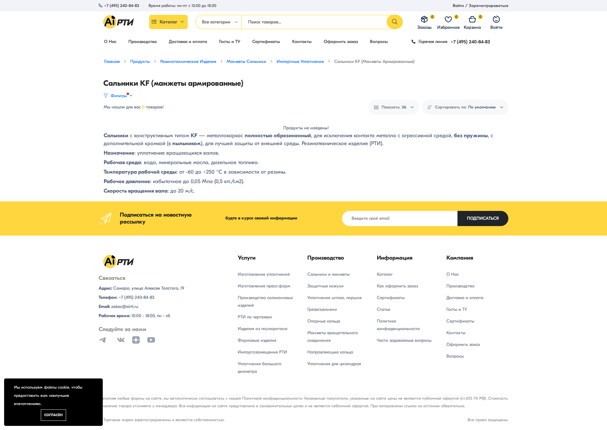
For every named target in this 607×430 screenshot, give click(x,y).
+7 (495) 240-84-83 (121, 5)
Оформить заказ (341, 41)
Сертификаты (266, 41)
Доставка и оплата (188, 41)
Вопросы (379, 41)
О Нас (110, 41)
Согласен (53, 415)
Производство (142, 41)
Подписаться (483, 218)
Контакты (302, 41)
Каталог (168, 22)
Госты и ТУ (229, 41)
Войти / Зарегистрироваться (480, 5)
